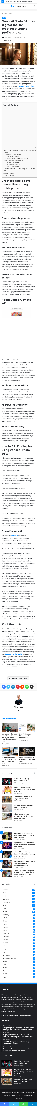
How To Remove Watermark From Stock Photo (25, 736)
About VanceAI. (9, 173)
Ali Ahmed (8, 37)
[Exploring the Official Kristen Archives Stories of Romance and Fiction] (7, 845)
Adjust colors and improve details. (17, 158)
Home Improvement (9, 958)
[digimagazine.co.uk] (18, 6)
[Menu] (2, 7)
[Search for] (35, 7)
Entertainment (7, 918)
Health (5, 912)
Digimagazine (18, 1092)
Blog (4, 908)
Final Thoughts (9, 175)
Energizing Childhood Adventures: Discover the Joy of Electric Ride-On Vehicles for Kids (9, 737)
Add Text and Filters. (13, 156)
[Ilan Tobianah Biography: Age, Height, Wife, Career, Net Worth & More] (7, 836)
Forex (4, 977)
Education (6, 937)
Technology (7, 902)
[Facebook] (4, 687)
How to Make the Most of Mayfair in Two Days (23, 798)
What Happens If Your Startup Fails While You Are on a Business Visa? (24, 816)
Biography (6, 933)
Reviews (5, 940)
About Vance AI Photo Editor (13, 161)
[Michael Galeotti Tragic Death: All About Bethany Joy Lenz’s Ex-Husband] (7, 854)
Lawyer (5, 961)
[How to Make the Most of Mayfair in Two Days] (7, 799)
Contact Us (19, 1095)
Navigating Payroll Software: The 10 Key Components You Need (9, 760)
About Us (12, 1095)
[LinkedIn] (13, 687)
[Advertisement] (18, 126)
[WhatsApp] (27, 687)
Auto (4, 946)
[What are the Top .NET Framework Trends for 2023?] (27, 751)
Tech (10, 14)
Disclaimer (18, 1098)
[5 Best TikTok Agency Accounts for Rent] (7, 781)
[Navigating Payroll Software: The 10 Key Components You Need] (10, 751)
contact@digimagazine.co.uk (20, 1016)
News (4, 905)
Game (5, 930)
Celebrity (6, 915)
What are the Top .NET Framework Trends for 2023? (27, 759)
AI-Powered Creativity (13, 164)
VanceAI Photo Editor (19, 678)
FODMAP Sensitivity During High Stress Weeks (23, 806)
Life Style (6, 899)
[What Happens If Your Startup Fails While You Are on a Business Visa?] (7, 816)
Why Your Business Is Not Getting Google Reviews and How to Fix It (24, 789)
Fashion (5, 927)
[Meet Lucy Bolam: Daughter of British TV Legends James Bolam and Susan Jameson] (7, 873)
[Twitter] (8, 687)
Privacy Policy (28, 1095)
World (5, 974)
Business (5, 890)
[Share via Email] (32, 687)
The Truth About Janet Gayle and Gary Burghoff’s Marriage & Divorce (24, 863)
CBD (4, 965)
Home (5, 14)
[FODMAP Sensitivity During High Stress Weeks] (7, 808)
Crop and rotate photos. (14, 154)
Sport (4, 949)
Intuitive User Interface (13, 162)
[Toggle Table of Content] (35, 147)
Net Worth (6, 955)
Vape (4, 971)
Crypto (5, 921)
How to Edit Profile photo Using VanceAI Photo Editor (19, 170)
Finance (5, 943)
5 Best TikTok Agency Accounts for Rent (21, 780)
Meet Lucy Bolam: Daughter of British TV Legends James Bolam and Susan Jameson (24, 873)
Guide (5, 893)
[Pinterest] (18, 687)
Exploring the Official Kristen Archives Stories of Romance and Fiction (24, 845)
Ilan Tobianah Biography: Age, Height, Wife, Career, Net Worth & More (24, 835)
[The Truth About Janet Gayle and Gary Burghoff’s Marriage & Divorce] (7, 864)
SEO (4, 952)
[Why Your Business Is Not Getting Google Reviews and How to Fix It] (7, 790)
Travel (5, 924)
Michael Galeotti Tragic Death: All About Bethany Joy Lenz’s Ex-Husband (24, 854)
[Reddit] (22, 687)
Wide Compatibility (13, 166)
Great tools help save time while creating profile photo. (20, 151)
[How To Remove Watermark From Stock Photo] (27, 727)
